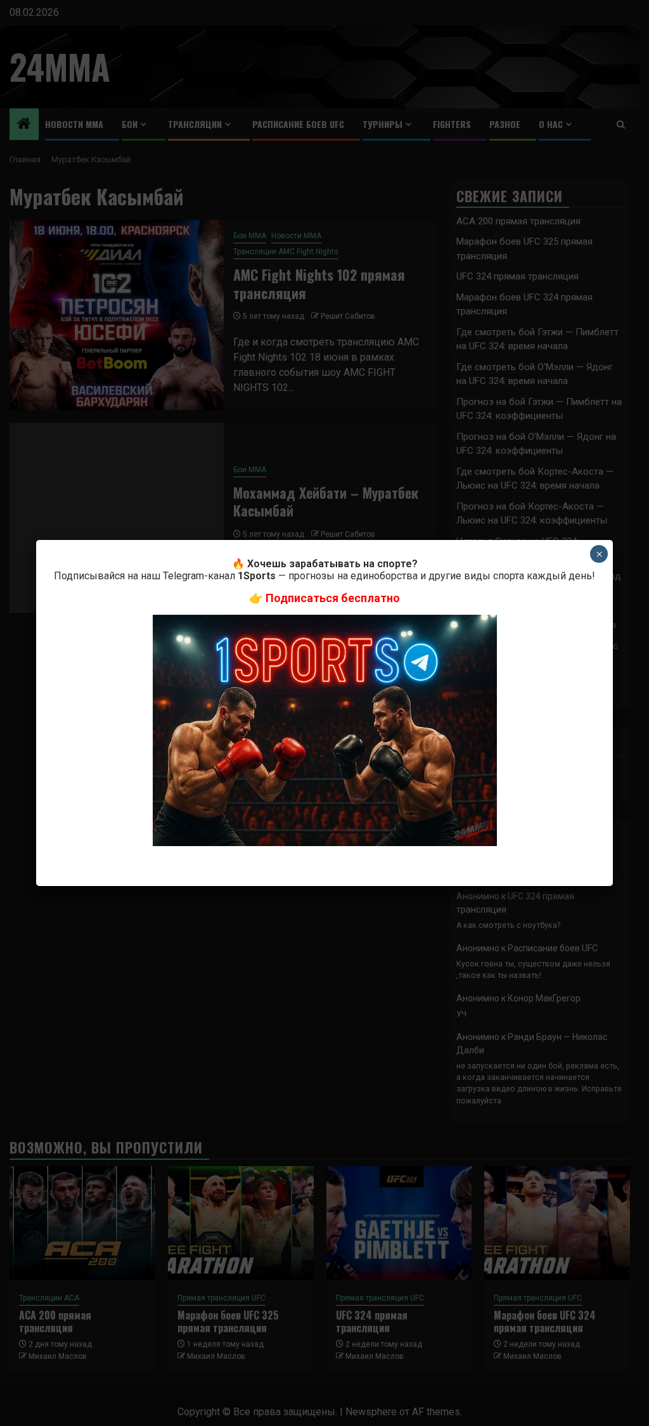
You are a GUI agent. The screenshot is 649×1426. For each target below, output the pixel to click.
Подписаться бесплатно (333, 598)
